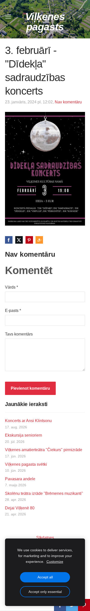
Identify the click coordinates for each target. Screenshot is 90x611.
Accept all (45, 577)
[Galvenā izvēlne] (8, 17)
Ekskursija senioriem (23, 435)
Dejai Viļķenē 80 (19, 508)
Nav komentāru (68, 102)
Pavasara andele (20, 479)
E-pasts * (13, 310)
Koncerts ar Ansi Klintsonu (28, 421)
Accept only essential (45, 592)
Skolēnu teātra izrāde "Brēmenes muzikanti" (44, 493)
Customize (54, 562)
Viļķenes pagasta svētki (26, 464)
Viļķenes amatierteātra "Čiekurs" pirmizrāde (43, 450)
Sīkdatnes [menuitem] (45, 537)
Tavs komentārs (19, 334)
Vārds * (11, 287)
